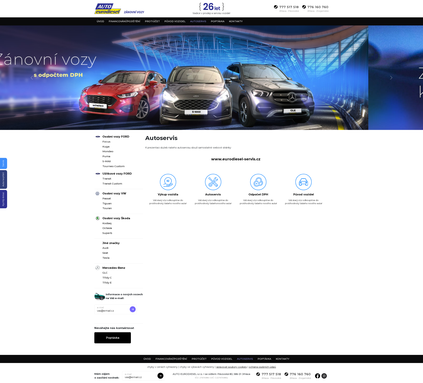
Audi (105, 247)
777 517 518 (289, 7)
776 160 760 (318, 7)
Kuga (105, 146)
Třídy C (107, 277)
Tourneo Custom (113, 166)
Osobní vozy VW (114, 193)
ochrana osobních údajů (262, 366)
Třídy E (107, 282)
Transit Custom (112, 183)
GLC (105, 272)
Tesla (105, 257)
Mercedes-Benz (113, 267)
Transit (106, 178)
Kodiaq (107, 223)
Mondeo (107, 151)
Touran (107, 208)
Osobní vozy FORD (115, 136)
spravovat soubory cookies (231, 366)
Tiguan (107, 203)
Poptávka (112, 337)
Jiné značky (111, 243)
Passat (106, 198)
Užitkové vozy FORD (117, 173)
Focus (106, 141)
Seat (105, 252)
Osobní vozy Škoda (116, 218)
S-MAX (106, 161)
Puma (106, 156)
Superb (107, 233)
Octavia (107, 228)
